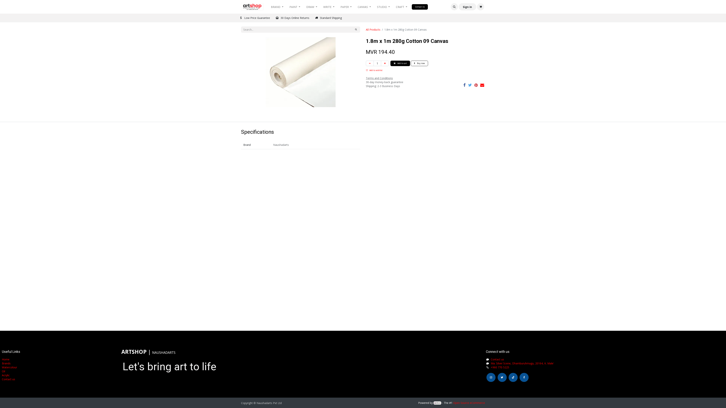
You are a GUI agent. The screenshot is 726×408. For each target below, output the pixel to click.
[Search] (356, 29)
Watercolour (9, 367)
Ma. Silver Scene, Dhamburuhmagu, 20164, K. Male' (522, 363)
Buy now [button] (421, 63)
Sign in (467, 7)
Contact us (497, 359)
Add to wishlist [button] (375, 70)
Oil (3, 371)
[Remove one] (370, 63)
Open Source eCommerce (469, 403)
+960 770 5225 (500, 367)
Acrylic (6, 375)
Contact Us (420, 6)
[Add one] (385, 63)
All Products (373, 29)
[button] (454, 6)
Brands (6, 363)
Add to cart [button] (402, 63)
